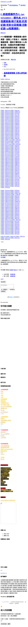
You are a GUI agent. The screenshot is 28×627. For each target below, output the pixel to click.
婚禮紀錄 (12, 276)
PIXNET (7, 601)
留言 (15, 270)
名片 (5, 66)
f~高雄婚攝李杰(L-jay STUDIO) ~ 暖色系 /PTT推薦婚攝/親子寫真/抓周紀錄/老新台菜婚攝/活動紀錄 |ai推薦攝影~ (14, 21)
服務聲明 (17, 603)
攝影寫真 (13, 59)
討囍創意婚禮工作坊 (6, 489)
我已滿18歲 (3, 624)
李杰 (1, 570)
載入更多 (3, 282)
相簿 (5, 62)
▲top (2, 279)
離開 (9, 624)
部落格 (5, 64)
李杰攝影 (3, 257)
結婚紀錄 (12, 274)
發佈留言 (3, 291)
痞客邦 (12, 270)
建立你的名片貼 (4, 573)
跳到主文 (3, 33)
